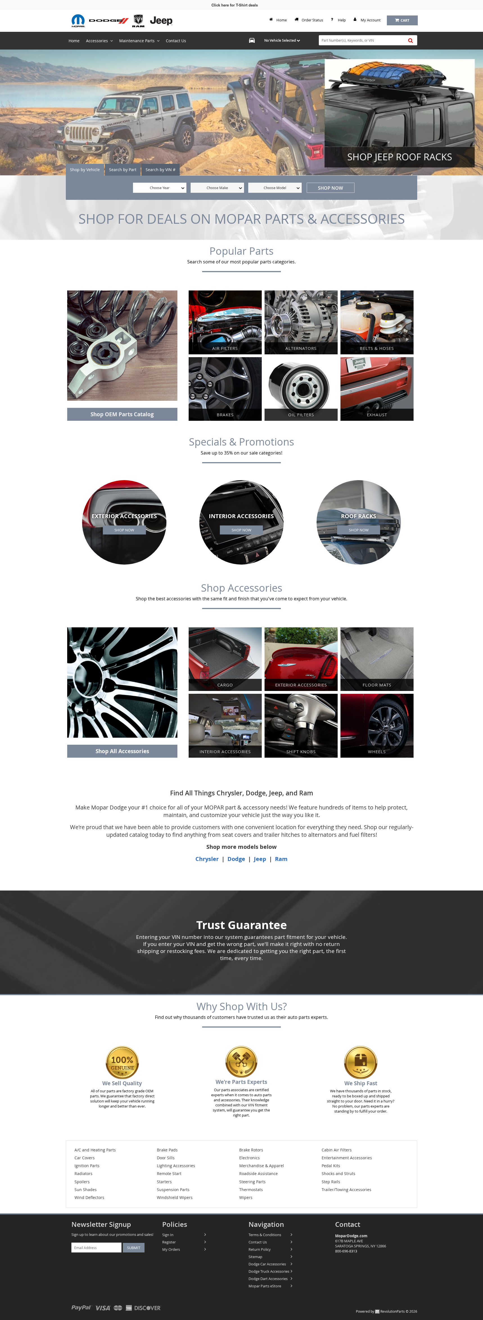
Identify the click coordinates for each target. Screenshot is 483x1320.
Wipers (245, 1197)
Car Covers (85, 1157)
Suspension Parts (173, 1189)
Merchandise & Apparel (261, 1165)
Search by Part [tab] (122, 169)
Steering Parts (252, 1181)
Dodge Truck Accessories (269, 1271)
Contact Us (258, 1242)
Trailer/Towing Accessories (346, 1189)
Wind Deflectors (89, 1197)
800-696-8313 (346, 1251)
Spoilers (82, 1181)
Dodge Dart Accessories (268, 1278)
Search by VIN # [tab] (160, 169)
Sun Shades (86, 1189)
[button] (235, 170)
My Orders (171, 1249)
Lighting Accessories (176, 1165)
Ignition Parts (87, 1165)
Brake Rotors (251, 1150)
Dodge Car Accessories (267, 1264)
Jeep (260, 859)
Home (281, 20)
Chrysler (207, 859)
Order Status (312, 20)
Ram (281, 859)
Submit (133, 1247)
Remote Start (169, 1173)
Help (342, 20)
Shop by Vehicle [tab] (85, 169)
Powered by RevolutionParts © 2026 (386, 1311)
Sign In (167, 1234)
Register (169, 1242)
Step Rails (331, 1181)
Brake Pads (167, 1150)
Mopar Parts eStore (265, 1285)
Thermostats (251, 1189)
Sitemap (255, 1256)
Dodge (236, 859)
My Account (371, 20)
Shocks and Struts (338, 1173)
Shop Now (330, 188)
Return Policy (260, 1249)
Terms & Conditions (265, 1234)
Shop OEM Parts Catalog (122, 414)
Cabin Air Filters (337, 1150)
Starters (164, 1181)
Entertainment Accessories (347, 1157)
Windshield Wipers (175, 1197)
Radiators (83, 1173)
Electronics (249, 1157)
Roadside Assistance (258, 1173)
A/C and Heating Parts (95, 1150)
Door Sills (166, 1157)
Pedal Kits (331, 1165)
